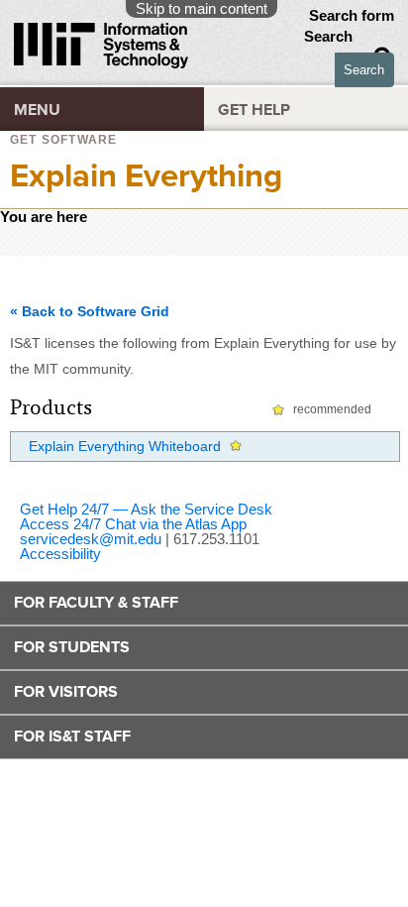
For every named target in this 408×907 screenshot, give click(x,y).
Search (330, 36)
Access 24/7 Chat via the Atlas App (133, 523)
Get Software (63, 140)
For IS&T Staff (72, 736)
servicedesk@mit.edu (90, 538)
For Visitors (66, 692)
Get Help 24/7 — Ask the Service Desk (146, 509)
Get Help (254, 110)
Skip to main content (201, 8)
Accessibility (60, 553)
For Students (72, 647)
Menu (37, 110)
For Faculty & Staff (96, 603)
